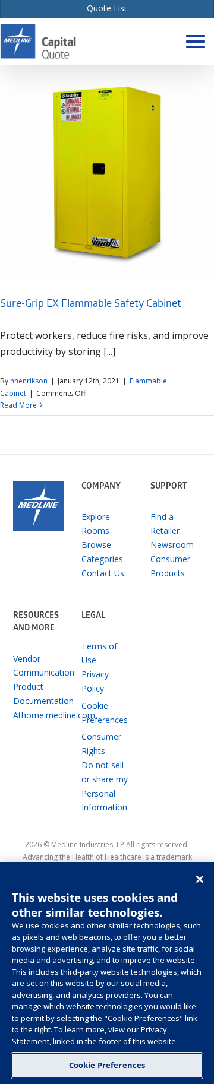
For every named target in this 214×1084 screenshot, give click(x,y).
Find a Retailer (165, 524)
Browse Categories (102, 552)
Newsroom (172, 544)
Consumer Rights (101, 743)
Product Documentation (38, 693)
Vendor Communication (38, 666)
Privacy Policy (95, 681)
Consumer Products (170, 566)
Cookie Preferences (107, 1065)
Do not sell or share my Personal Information (104, 786)
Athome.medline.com (38, 715)
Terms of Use (99, 653)
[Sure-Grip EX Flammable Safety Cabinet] (107, 172)
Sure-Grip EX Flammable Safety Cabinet (90, 305)
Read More (18, 405)
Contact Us (102, 573)
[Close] (200, 879)
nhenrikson (29, 381)
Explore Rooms (95, 524)
